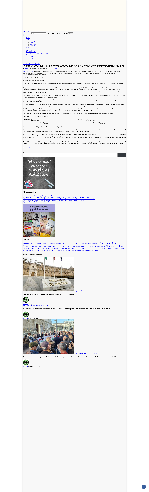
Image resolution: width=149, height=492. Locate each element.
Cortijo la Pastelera (72, 243)
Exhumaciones (79, 353)
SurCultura (55, 250)
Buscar (25, 152)
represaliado (100, 248)
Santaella (119, 248)
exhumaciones (88, 243)
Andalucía (54, 243)
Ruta (116, 248)
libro (94, 246)
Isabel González (76, 246)
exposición (95, 243)
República (113, 248)
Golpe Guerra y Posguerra (41, 246)
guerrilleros (63, 246)
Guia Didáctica (69, 246)
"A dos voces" (26, 243)
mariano (27, 68)
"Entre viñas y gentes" (36, 243)
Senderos (45, 305)
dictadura (80, 243)
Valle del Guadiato (70, 250)
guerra (48, 246)
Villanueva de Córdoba (82, 250)
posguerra (54, 248)
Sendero (34, 250)
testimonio (61, 250)
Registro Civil (95, 248)
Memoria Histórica (115, 246)
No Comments (53, 68)
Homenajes (32, 64)
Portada (88, 291)
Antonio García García (62, 243)
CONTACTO (27, 31)
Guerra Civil (54, 246)
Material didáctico (34, 305)
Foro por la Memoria (110, 243)
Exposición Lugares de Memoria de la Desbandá (36, 202)
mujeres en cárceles (29, 248)
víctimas (97, 250)
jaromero (25, 304)
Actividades (26, 64)
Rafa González (86, 248)
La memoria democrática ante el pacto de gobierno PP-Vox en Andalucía (42, 196)
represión (107, 248)
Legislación (78, 291)
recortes (90, 248)
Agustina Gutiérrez (47, 243)
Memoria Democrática (101, 246)
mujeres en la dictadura (43, 248)
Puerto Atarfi (79, 248)
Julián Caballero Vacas (86, 246)
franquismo (28, 246)
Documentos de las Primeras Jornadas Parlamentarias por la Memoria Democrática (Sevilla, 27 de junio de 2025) (53, 200)
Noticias (37, 64)
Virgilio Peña (91, 250)
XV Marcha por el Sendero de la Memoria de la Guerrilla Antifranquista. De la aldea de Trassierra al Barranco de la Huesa (56, 197)
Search (70, 33)
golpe (34, 246)
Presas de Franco (62, 248)
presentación (71, 248)
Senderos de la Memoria (45, 250)
